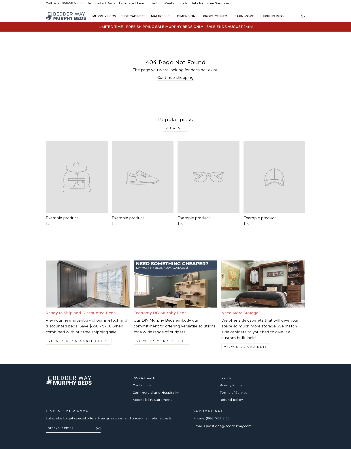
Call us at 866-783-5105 (65, 3)
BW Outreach (144, 378)
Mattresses (161, 16)
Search (225, 378)
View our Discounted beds (78, 341)
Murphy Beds (104, 16)
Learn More (243, 16)
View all (175, 128)
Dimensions (187, 16)
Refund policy (231, 400)
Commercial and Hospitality (156, 392)
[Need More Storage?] (263, 284)
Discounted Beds (101, 3)
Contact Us (142, 385)
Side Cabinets (133, 16)
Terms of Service (234, 392)
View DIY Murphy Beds (161, 341)
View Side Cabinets (245, 346)
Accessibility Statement (152, 400)
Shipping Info (271, 16)
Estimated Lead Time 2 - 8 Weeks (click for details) (161, 3)
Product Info (215, 16)
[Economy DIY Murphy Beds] (176, 284)
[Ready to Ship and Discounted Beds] (88, 284)
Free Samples (218, 3)
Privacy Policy (231, 385)
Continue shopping (175, 77)
